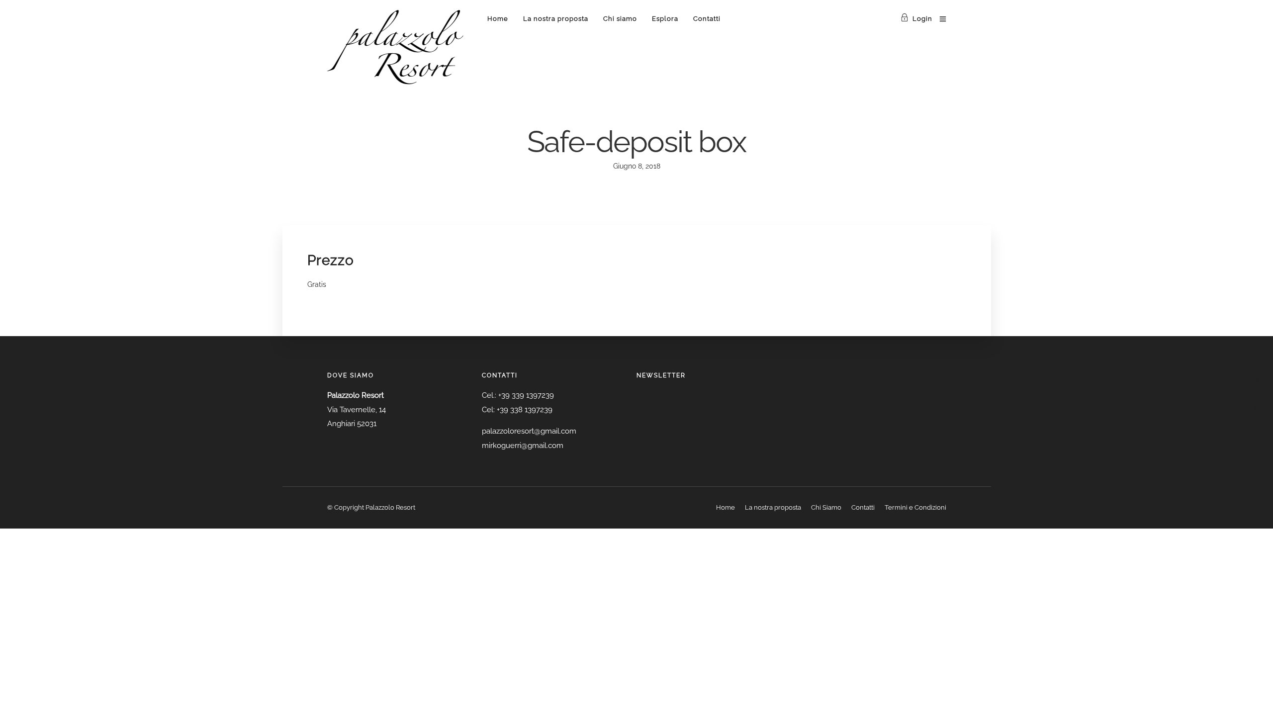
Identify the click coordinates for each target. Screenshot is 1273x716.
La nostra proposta (555, 18)
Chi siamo (620, 18)
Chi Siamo (826, 507)
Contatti (707, 18)
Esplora (665, 18)
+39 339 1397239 (526, 395)
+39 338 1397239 (524, 409)
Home (497, 18)
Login (922, 18)
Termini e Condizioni (915, 507)
